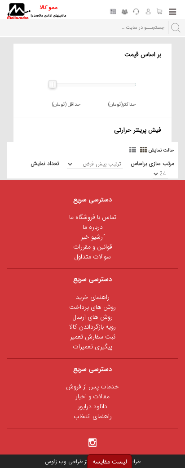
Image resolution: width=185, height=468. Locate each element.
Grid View (144, 149)
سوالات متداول (92, 257)
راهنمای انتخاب (93, 416)
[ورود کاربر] (147, 12)
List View (133, 149)
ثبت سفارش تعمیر (92, 337)
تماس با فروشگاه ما (92, 217)
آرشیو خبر (93, 237)
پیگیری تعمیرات (92, 347)
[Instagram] (92, 442)
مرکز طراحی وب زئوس (68, 461)
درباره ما (93, 227)
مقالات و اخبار (92, 396)
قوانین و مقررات (92, 247)
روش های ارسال (92, 317)
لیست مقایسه (109, 462)
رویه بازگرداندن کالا (92, 327)
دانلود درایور (92, 406)
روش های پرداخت (92, 307)
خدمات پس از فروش (92, 387)
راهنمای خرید (93, 297)
